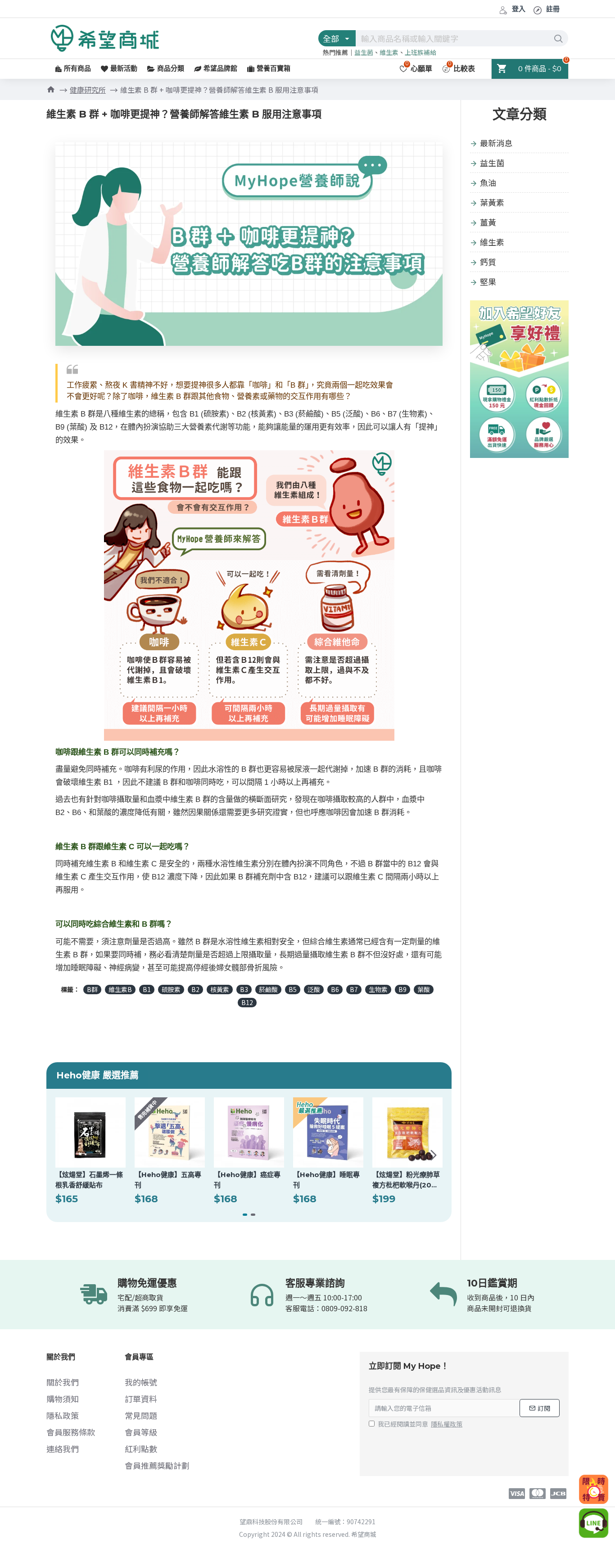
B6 (335, 989)
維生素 (389, 52)
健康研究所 (88, 89)
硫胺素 (171, 989)
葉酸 (423, 989)
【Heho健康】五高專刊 (168, 1179)
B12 (247, 1002)
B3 (244, 989)
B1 (147, 989)
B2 (195, 989)
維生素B (120, 989)
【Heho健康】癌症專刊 (247, 1179)
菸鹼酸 (268, 989)
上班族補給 (420, 52)
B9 (402, 989)
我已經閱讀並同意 (420, 1423)
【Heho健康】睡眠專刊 (326, 1179)
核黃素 (219, 989)
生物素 (378, 989)
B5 (293, 989)
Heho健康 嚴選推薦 (97, 1075)
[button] (64, 1155)
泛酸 (314, 989)
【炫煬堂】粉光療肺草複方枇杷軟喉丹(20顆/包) (406, 1180)
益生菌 (363, 52)
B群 (92, 989)
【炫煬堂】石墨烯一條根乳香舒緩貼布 (89, 1179)
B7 (354, 989)
